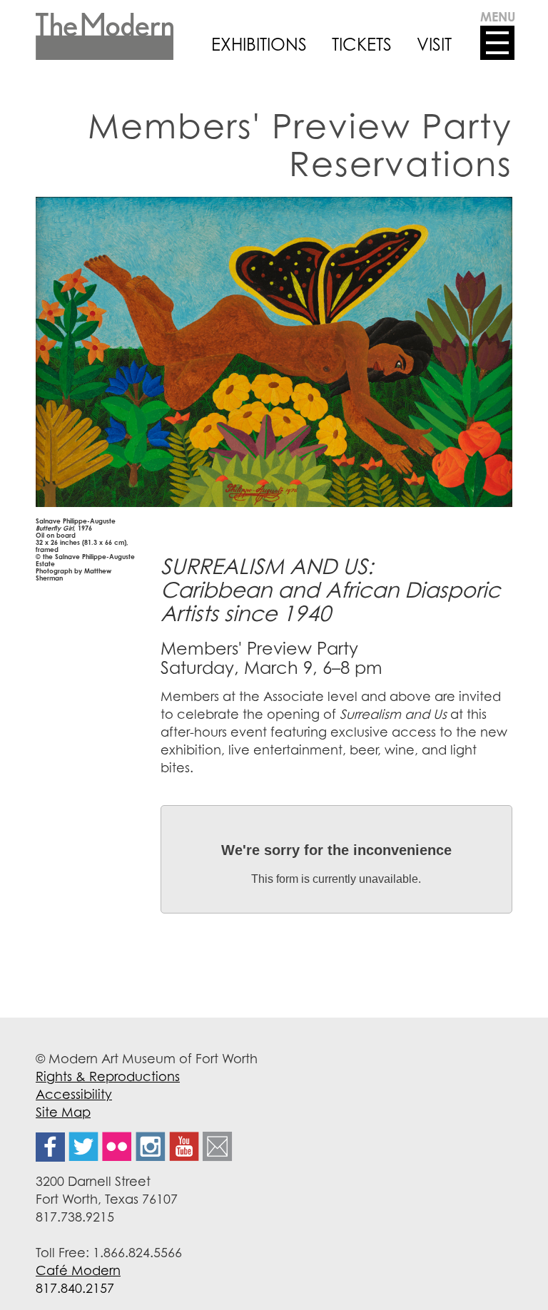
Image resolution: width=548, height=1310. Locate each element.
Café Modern (78, 1270)
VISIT (434, 44)
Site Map (63, 1112)
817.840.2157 (75, 1288)
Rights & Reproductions (108, 1076)
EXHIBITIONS (259, 44)
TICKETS (362, 44)
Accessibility (74, 1094)
